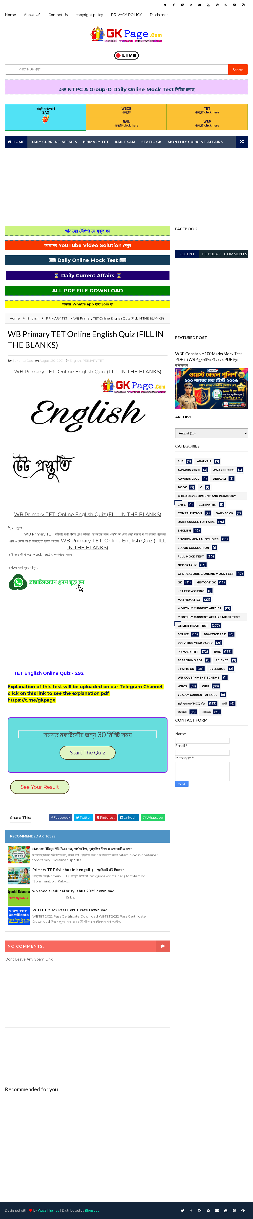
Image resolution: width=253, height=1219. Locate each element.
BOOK (182, 487)
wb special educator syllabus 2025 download (73, 891)
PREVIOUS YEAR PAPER (195, 643)
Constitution (190, 513)
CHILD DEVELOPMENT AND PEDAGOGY (207, 496)
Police (183, 634)
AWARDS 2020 (189, 470)
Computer (207, 504)
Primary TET (96, 142)
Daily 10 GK (224, 513)
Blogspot (92, 1210)
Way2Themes (48, 1210)
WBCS (182, 686)
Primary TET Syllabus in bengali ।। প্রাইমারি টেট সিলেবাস (78, 869)
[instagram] (182, 5)
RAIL (217, 651)
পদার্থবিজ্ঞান (206, 712)
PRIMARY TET (93, 361)
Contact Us (58, 15)
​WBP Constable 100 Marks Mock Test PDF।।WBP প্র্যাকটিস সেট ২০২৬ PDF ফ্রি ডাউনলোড (208, 359)
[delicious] (243, 5)
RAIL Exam (125, 142)
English (75, 361)
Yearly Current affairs (197, 695)
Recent (187, 254)
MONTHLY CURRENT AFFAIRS (199, 608)
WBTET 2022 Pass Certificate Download (69, 910)
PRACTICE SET (215, 634)
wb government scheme (198, 677)
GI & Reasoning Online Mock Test (206, 574)
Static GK (151, 142)
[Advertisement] (126, 186)
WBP (205, 686)
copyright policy (89, 15)
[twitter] (165, 5)
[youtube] (208, 5)
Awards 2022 (189, 478)
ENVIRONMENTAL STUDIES (198, 539)
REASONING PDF (190, 660)
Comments (235, 254)
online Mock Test (193, 625)
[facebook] (174, 5)
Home (10, 15)
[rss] (191, 5)
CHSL (182, 504)
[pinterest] (217, 5)
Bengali (219, 478)
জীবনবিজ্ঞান (182, 712)
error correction (193, 548)
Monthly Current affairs (195, 142)
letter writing (191, 591)
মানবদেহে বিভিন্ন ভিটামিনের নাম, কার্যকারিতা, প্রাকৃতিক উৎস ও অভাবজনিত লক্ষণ (82, 848)
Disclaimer (159, 15)
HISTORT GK (206, 582)
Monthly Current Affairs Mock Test (209, 617)
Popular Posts (211, 255)
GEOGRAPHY (187, 565)
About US (32, 15)
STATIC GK (186, 669)
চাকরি (224, 703)
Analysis (204, 461)
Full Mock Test (191, 556)
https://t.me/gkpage (32, 700)
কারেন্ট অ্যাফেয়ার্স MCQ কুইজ (192, 703)
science (222, 660)
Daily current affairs (196, 522)
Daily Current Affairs (53, 142)
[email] (200, 5)
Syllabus (217, 669)
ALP (180, 461)
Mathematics (189, 599)
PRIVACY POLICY (126, 15)
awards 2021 (223, 470)
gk (180, 582)
